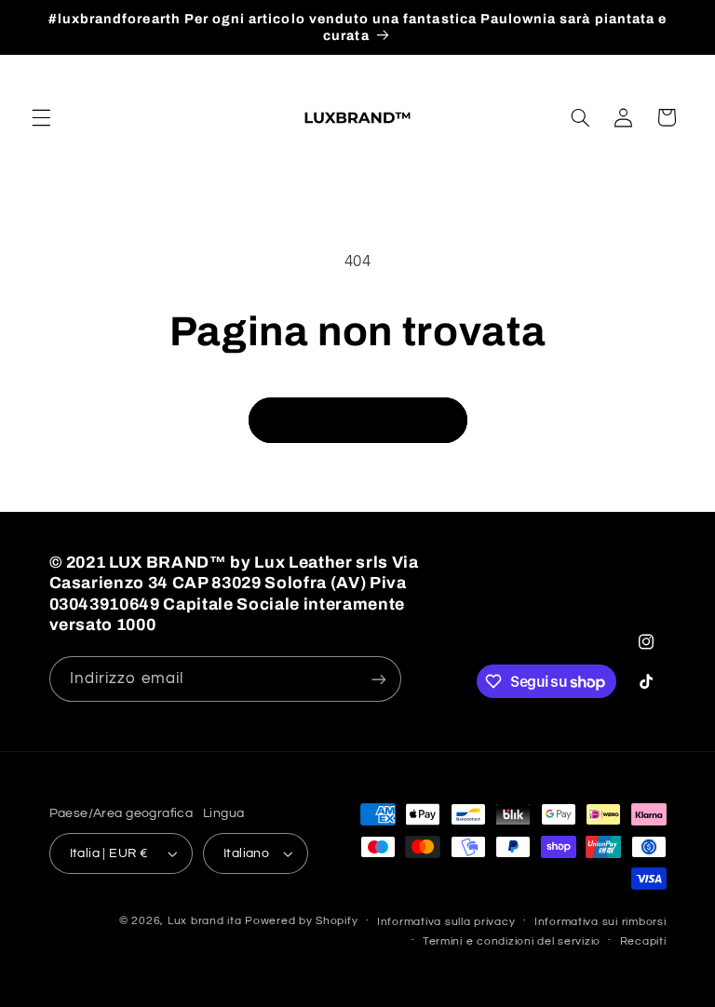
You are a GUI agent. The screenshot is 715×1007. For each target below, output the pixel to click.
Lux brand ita (205, 921)
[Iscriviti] (378, 679)
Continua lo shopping (357, 419)
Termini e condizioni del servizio (511, 941)
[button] (41, 117)
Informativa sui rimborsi (600, 922)
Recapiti (643, 941)
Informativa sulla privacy (446, 922)
